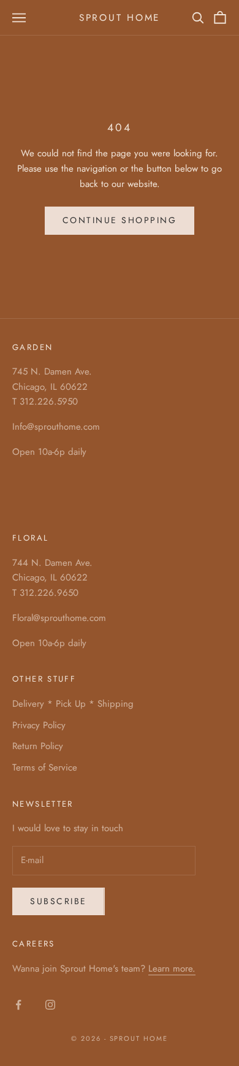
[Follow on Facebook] (18, 1005)
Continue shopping (120, 220)
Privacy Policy (39, 725)
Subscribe (58, 901)
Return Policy (37, 746)
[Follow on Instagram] (50, 1005)
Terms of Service (44, 767)
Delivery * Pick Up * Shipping (73, 703)
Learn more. (171, 968)
